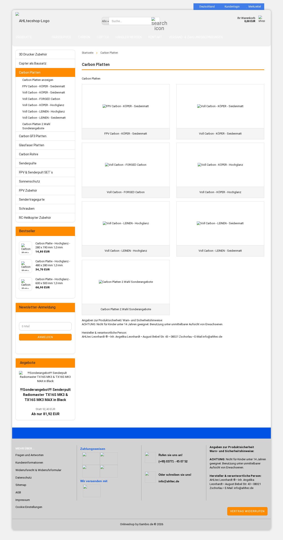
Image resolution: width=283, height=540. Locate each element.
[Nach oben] (12, 533)
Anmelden (45, 337)
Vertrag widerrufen (247, 511)
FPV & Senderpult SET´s (36, 172)
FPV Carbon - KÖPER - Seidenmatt (43, 86)
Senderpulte (27, 163)
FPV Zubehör (28, 190)
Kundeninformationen (29, 462)
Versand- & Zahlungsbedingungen (196, 37)
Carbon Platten (29, 72)
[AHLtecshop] (55, 21)
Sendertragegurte (32, 199)
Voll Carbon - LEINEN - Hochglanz (43, 111)
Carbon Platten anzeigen (37, 80)
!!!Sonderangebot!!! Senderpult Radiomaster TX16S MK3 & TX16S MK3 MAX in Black (45, 395)
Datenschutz (23, 477)
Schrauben (26, 208)
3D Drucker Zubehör (33, 54)
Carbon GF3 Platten (32, 136)
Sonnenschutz (29, 181)
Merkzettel (254, 6)
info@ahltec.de (243, 488)
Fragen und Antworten (29, 455)
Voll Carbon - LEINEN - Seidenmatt (44, 117)
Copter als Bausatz (32, 63)
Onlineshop (127, 524)
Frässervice (61, 37)
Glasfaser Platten (31, 145)
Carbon (84, 37)
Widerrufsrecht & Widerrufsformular (38, 470)
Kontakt (155, 37)
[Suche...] (155, 21)
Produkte (24, 37)
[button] (205, 6)
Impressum (22, 500)
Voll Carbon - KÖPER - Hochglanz (43, 105)
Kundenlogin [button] (231, 6)
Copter (103, 37)
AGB (18, 492)
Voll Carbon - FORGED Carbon (41, 99)
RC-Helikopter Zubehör (35, 217)
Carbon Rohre (28, 154)
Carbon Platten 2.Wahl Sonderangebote (36, 126)
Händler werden (129, 37)
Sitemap (20, 485)
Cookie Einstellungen (28, 507)
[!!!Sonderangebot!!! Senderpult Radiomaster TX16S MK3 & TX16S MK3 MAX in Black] (45, 377)
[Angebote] (70, 362)
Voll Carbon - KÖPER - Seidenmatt (43, 92)
